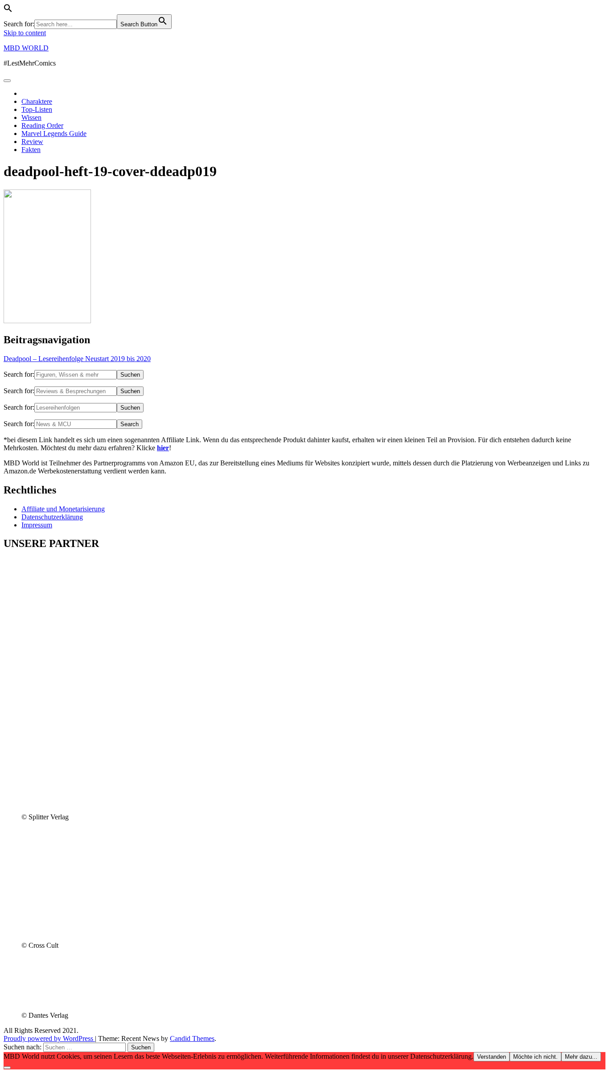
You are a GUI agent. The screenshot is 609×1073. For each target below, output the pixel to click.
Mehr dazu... (581, 1056)
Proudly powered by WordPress (49, 1038)
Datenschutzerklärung (52, 517)
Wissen (31, 117)
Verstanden (491, 1056)
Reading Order (42, 125)
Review (32, 141)
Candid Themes (192, 1038)
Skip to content (25, 33)
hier (163, 448)
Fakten (31, 149)
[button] (8, 10)
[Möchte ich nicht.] (7, 1067)
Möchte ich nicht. (535, 1056)
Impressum (36, 525)
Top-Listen (36, 109)
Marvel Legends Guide (53, 133)
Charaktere (36, 101)
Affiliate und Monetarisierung (63, 509)
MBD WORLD (26, 48)
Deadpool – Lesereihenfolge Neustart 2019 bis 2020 (77, 358)
